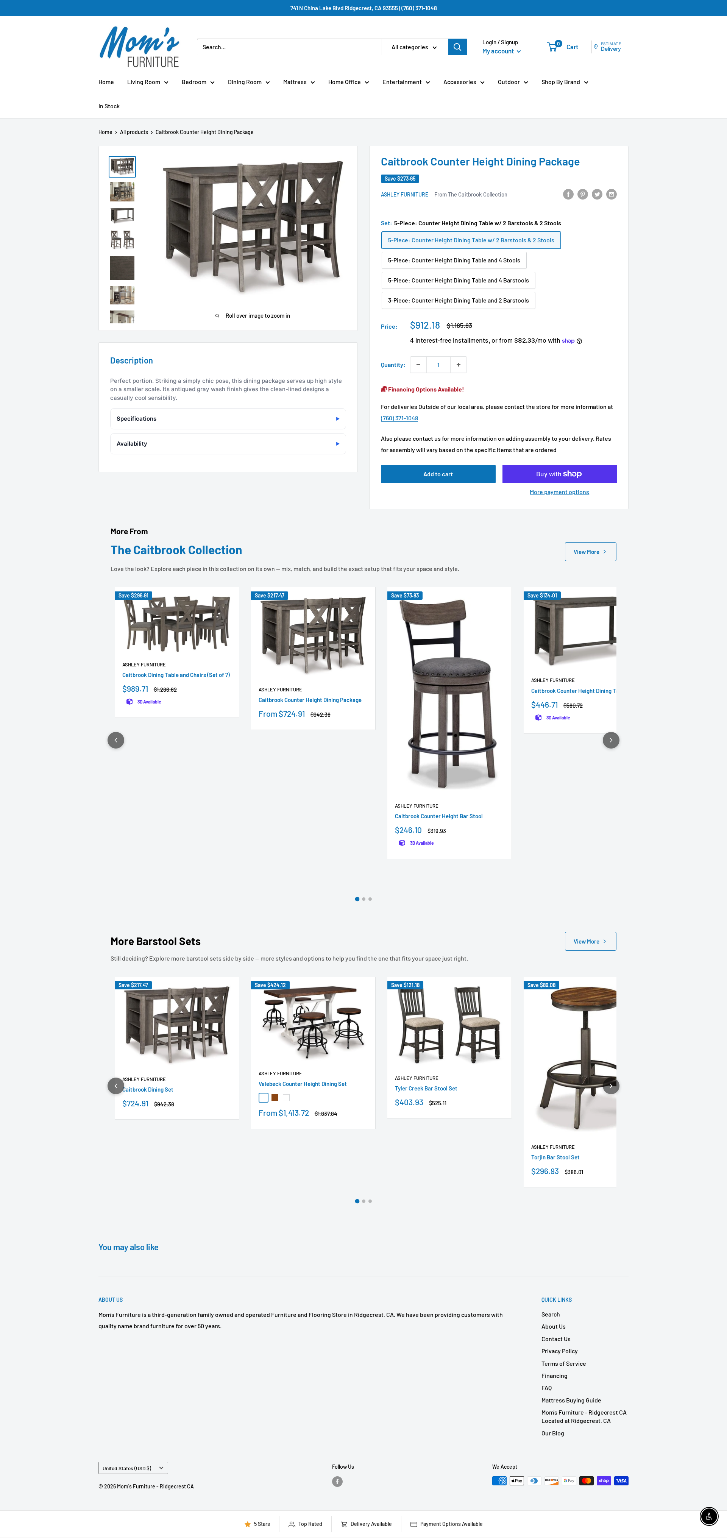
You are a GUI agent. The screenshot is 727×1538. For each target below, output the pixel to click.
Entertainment (402, 81)
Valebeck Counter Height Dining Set (303, 1083)
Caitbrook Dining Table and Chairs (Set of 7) (176, 674)
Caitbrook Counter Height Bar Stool (439, 816)
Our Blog (552, 1433)
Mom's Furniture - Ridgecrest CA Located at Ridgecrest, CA (584, 1416)
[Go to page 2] (363, 899)
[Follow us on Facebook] (337, 1481)
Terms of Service (563, 1363)
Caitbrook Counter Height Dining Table (579, 690)
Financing (554, 1375)
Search (550, 1314)
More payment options (559, 491)
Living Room (143, 81)
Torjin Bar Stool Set (555, 1157)
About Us (553, 1326)
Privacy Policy (559, 1350)
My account (498, 51)
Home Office (344, 81)
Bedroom (194, 81)
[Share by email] (611, 194)
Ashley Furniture (404, 194)
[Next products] (611, 740)
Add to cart (438, 473)
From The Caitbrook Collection (470, 194)
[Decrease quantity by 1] (418, 365)
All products (134, 132)
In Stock (109, 105)
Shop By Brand (560, 81)
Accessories (459, 81)
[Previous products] (116, 740)
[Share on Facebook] (568, 194)
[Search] (457, 47)
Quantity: (393, 364)
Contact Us (556, 1338)
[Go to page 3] (370, 899)
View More (586, 551)
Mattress (295, 81)
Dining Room (245, 81)
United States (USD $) (127, 1468)
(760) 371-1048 (399, 417)
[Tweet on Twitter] (597, 194)
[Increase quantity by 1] (458, 365)
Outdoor (509, 81)
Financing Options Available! (425, 389)
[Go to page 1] (357, 899)
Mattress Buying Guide (571, 1400)
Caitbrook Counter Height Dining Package (310, 699)
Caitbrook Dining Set (147, 1089)
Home (106, 81)
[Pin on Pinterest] (582, 194)
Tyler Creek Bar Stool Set (426, 1088)
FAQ (546, 1387)
